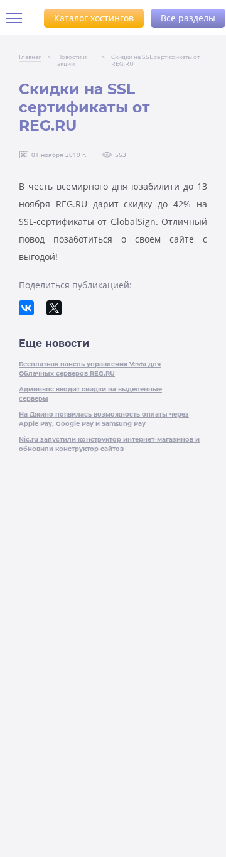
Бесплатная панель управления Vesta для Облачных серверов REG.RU (90, 369)
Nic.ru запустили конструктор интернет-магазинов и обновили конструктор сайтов (109, 444)
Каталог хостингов (94, 18)
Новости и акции (72, 60)
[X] (54, 307)
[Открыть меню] (18, 18)
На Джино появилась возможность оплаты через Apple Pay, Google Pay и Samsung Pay (104, 419)
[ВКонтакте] (26, 307)
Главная (30, 56)
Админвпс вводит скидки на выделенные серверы (90, 394)
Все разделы (188, 18)
